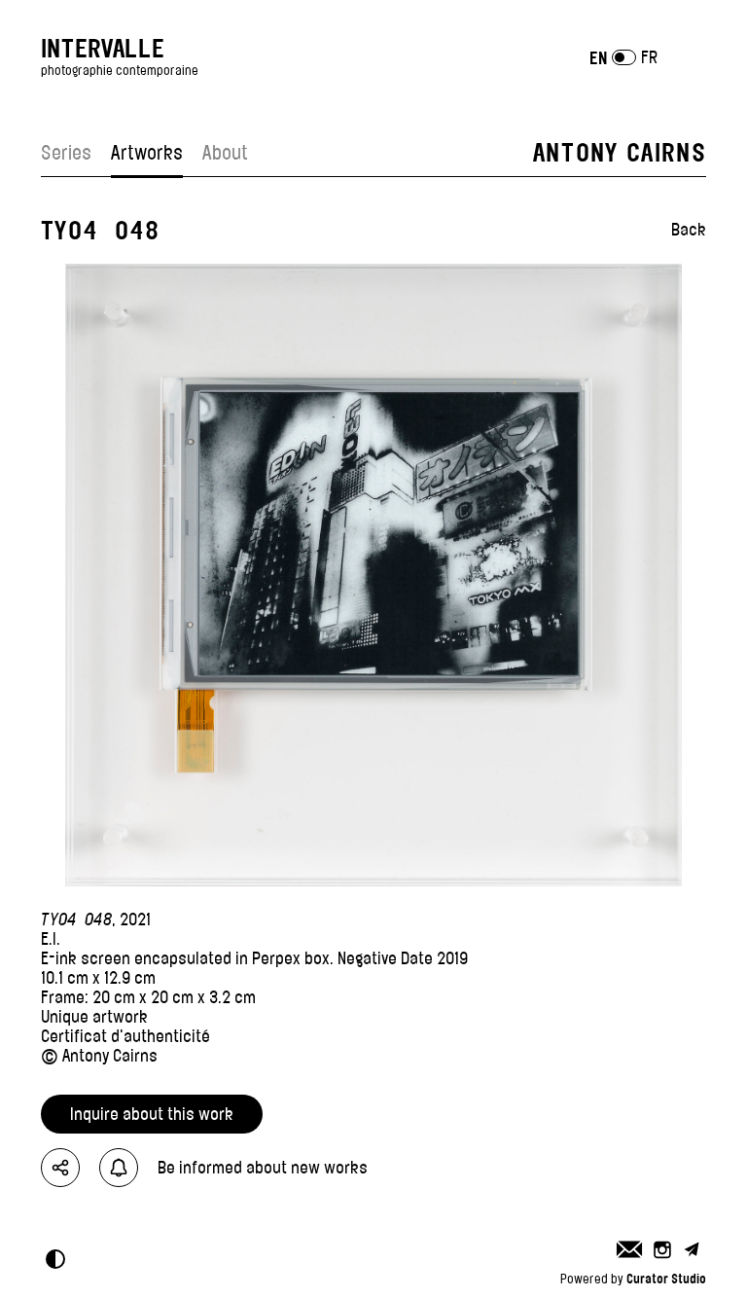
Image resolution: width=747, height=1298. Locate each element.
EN (598, 58)
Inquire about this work (151, 1114)
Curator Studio (666, 1278)
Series (66, 152)
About (225, 152)
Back (688, 229)
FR (649, 57)
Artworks (147, 152)
